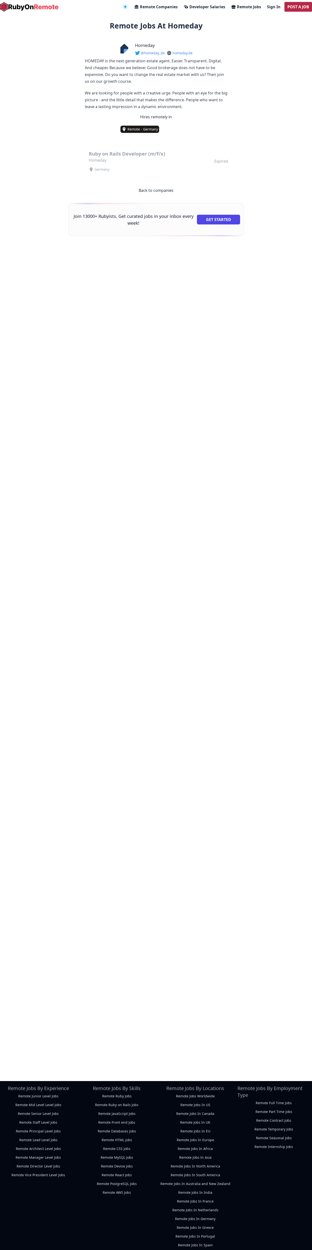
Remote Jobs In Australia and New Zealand (195, 1183)
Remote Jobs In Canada (195, 1113)
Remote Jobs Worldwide (195, 1096)
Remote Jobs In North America (195, 1166)
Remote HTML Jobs (117, 1140)
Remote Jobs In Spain (195, 1245)
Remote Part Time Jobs (273, 1111)
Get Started (218, 219)
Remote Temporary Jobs (273, 1129)
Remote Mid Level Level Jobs (38, 1104)
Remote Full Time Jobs (274, 1103)
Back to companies (156, 190)
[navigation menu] (125, 7)
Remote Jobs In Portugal (195, 1236)
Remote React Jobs (117, 1175)
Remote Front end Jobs (116, 1122)
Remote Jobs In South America (195, 1175)
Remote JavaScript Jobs (117, 1113)
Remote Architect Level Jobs (38, 1148)
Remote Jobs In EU (195, 1131)
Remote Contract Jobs (273, 1120)
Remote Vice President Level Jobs (38, 1175)
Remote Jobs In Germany (195, 1218)
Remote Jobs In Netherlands (195, 1210)
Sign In (274, 6)
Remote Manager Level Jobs (38, 1157)
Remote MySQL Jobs (117, 1157)
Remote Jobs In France (195, 1201)
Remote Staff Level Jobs (38, 1122)
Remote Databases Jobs (117, 1131)
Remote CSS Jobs (116, 1148)
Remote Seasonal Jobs (274, 1138)
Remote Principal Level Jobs (38, 1131)
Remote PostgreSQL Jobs (117, 1183)
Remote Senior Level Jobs (38, 1113)
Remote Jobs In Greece (195, 1227)
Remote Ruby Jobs (117, 1096)
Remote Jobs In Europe (195, 1140)
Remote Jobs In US (195, 1104)
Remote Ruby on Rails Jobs (116, 1104)
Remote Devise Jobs (117, 1166)
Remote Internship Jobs (273, 1146)
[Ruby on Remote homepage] (29, 6)
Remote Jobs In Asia (195, 1157)
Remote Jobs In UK (195, 1122)
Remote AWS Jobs (117, 1192)
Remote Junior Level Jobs (38, 1096)
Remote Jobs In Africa (195, 1148)
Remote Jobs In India (195, 1192)
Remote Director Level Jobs (38, 1166)
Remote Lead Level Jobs (38, 1140)
